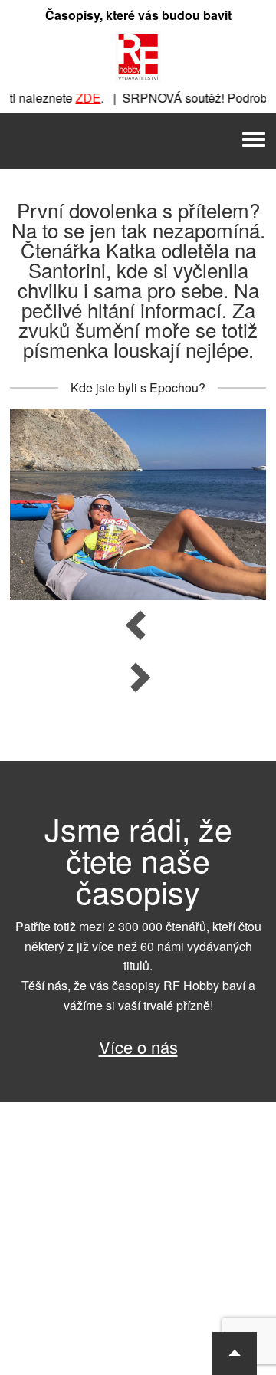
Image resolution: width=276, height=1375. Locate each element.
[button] (234, 1353)
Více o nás (138, 1046)
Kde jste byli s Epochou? (138, 387)
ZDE (81, 98)
